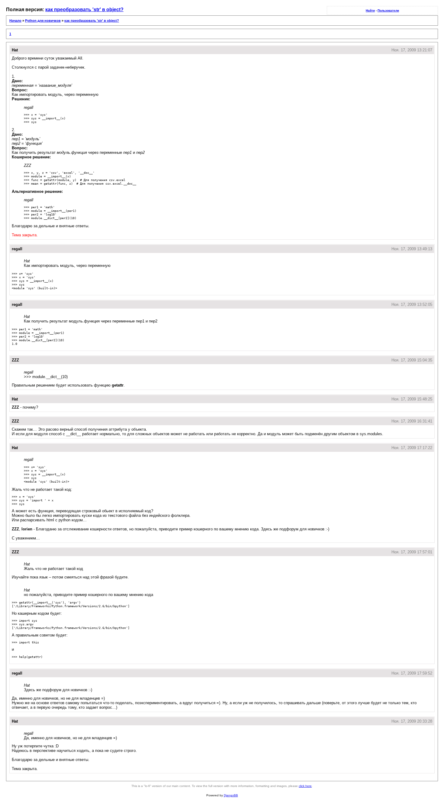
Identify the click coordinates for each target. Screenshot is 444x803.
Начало (15, 20)
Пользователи (388, 10)
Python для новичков (43, 20)
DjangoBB (231, 795)
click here (305, 786)
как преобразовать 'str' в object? (84, 9)
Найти (370, 10)
